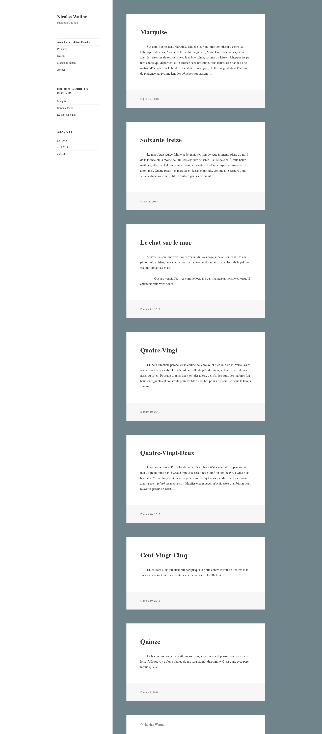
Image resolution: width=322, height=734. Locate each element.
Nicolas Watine (72, 16)
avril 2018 (62, 147)
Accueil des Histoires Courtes (73, 42)
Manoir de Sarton (66, 62)
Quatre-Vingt (159, 350)
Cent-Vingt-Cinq (163, 555)
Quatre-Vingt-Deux (167, 452)
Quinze (150, 641)
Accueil (61, 69)
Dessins (61, 55)
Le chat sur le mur (66, 114)
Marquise (62, 101)
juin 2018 (62, 140)
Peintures (62, 49)
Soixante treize (65, 108)
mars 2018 (62, 154)
